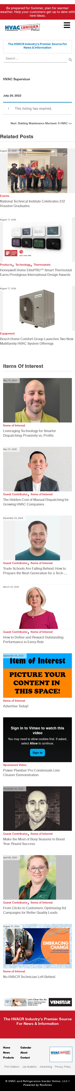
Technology (22, 264)
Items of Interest (14, 425)
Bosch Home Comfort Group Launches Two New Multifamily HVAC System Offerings (36, 341)
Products (6, 264)
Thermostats (42, 264)
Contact (25, 1057)
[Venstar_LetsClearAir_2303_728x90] (37, 1002)
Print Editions (11, 1066)
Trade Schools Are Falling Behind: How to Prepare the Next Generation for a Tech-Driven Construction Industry (34, 571)
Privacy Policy (63, 1066)
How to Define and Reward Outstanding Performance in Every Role (33, 639)
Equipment (7, 333)
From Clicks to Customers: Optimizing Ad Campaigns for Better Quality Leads (34, 910)
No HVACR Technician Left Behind (29, 977)
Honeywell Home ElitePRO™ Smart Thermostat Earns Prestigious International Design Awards (36, 272)
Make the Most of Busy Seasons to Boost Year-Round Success (34, 841)
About (23, 1052)
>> (41, 123)
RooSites (46, 1084)
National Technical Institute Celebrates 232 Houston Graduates (32, 203)
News (6, 1052)
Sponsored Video (14, 765)
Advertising (46, 1066)
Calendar (25, 1047)
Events (4, 195)
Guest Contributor (15, 494)
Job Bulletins (29, 1066)
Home (6, 1047)
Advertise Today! (15, 706)
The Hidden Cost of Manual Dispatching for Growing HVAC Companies (36, 502)
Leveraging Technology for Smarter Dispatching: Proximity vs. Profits (29, 433)
